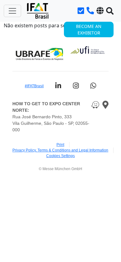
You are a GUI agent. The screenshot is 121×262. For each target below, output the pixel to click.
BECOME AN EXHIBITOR (88, 29)
